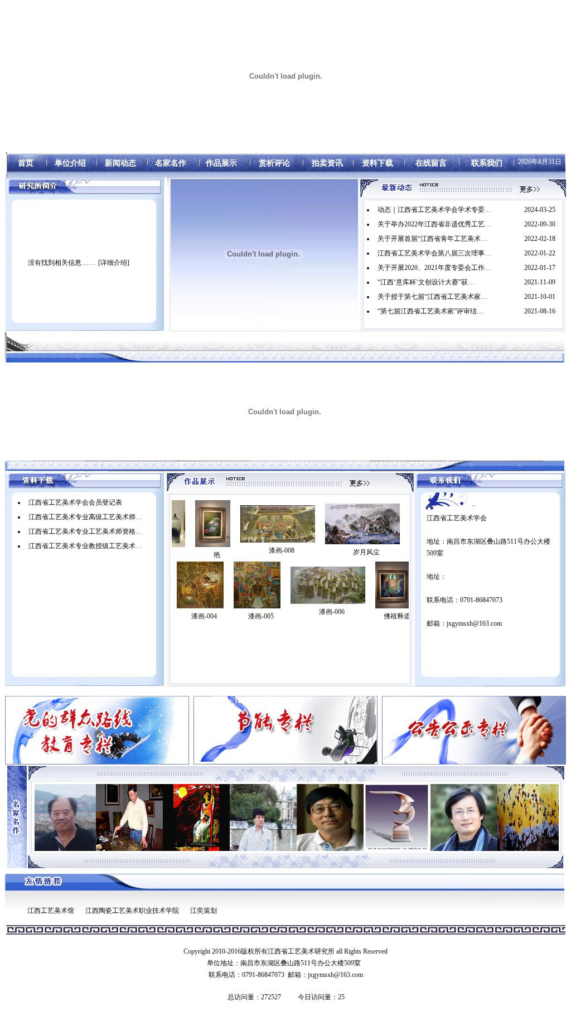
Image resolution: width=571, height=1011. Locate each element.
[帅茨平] (362, 817)
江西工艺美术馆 (50, 911)
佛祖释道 (397, 616)
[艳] (177, 523)
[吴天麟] (429, 817)
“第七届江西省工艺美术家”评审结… (430, 311)
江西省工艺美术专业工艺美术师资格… (85, 531)
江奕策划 (203, 911)
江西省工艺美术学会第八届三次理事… (434, 253)
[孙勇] (295, 817)
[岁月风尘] (326, 524)
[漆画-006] (328, 585)
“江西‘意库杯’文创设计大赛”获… (426, 282)
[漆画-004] (200, 585)
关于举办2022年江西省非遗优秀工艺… (434, 224)
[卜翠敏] (161, 817)
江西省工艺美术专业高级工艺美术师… (85, 517)
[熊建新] (228, 817)
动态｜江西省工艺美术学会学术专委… (434, 210)
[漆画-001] (407, 523)
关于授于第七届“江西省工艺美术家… (432, 297)
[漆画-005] (257, 585)
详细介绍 (113, 263)
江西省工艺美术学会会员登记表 (75, 502)
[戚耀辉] (94, 817)
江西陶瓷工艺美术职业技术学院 (132, 911)
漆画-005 (261, 616)
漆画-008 (246, 550)
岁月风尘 (330, 552)
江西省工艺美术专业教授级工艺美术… (85, 546)
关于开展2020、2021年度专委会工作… (434, 268)
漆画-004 (204, 616)
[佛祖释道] (392, 585)
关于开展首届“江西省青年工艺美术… (432, 239)
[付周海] (496, 817)
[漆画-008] (242, 524)
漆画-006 (332, 612)
